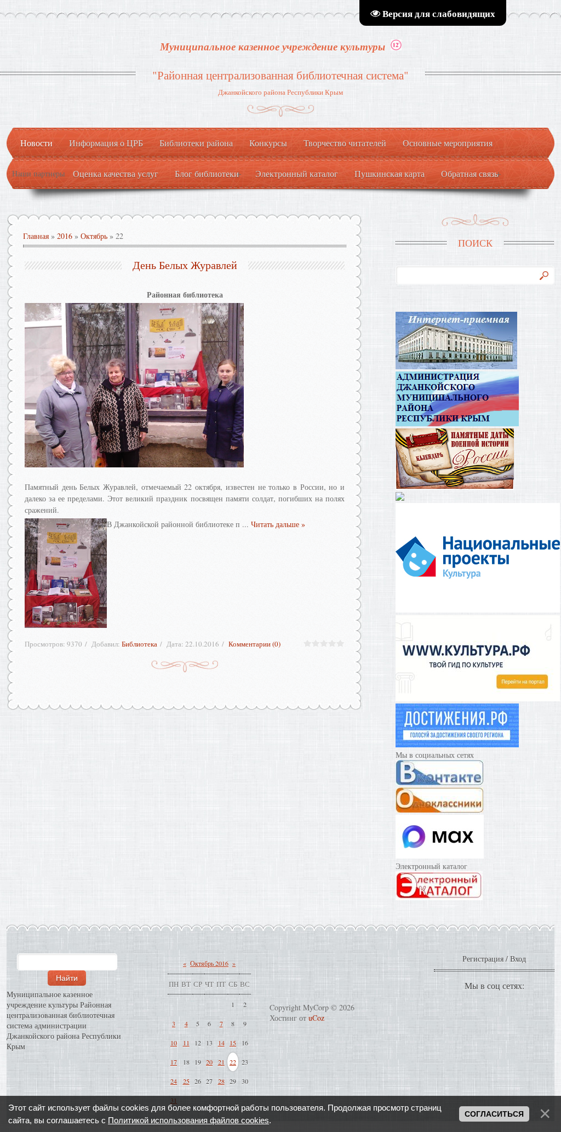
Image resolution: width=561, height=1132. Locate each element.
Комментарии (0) (254, 644)
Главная (36, 236)
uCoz (316, 1018)
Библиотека (139, 644)
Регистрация (482, 958)
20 (209, 1061)
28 (221, 1081)
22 (233, 1061)
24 (173, 1081)
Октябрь (94, 236)
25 (186, 1081)
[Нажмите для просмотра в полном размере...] (185, 385)
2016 (64, 236)
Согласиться (494, 1114)
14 (221, 1042)
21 (221, 1061)
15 (233, 1042)
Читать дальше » (278, 524)
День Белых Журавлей (185, 265)
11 (186, 1042)
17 (173, 1061)
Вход (518, 958)
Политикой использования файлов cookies (188, 1120)
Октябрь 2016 (209, 963)
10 (173, 1042)
